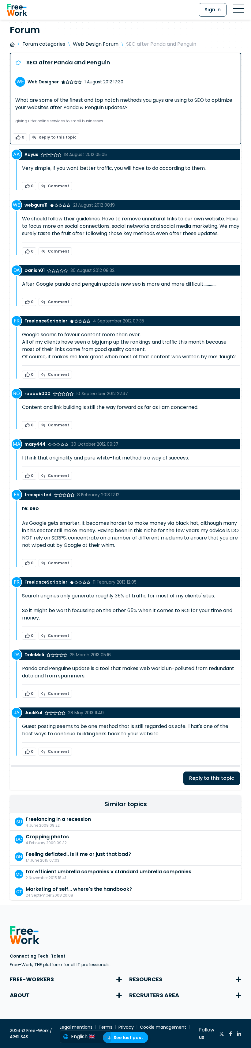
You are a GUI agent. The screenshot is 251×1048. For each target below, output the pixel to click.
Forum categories (43, 44)
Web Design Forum (95, 44)
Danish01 (34, 270)
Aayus (31, 154)
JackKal (33, 713)
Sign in (212, 9)
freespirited (37, 495)
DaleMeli (34, 655)
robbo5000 (37, 394)
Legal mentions (76, 1027)
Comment (58, 186)
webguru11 (35, 205)
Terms (105, 1027)
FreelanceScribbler (45, 321)
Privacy (126, 1027)
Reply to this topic (58, 137)
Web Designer (43, 82)
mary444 (34, 444)
